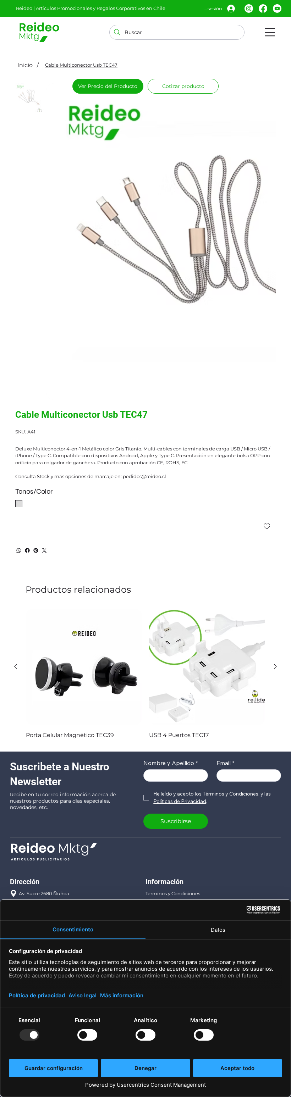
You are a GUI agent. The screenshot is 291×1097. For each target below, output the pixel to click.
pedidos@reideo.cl (40, 891)
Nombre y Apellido (170, 706)
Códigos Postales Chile (172, 862)
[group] (145, 618)
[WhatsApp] (18, 494)
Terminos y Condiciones (173, 837)
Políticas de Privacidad (172, 845)
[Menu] (270, 32)
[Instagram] (249, 8)
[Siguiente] (275, 610)
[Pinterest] (35, 494)
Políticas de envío (166, 854)
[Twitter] (44, 494)
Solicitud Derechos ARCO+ (176, 870)
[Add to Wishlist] (267, 470)
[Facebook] (263, 8)
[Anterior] (15, 610)
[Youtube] (277, 8)
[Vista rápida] (84, 611)
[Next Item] (267, 213)
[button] (183, 86)
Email (225, 706)
